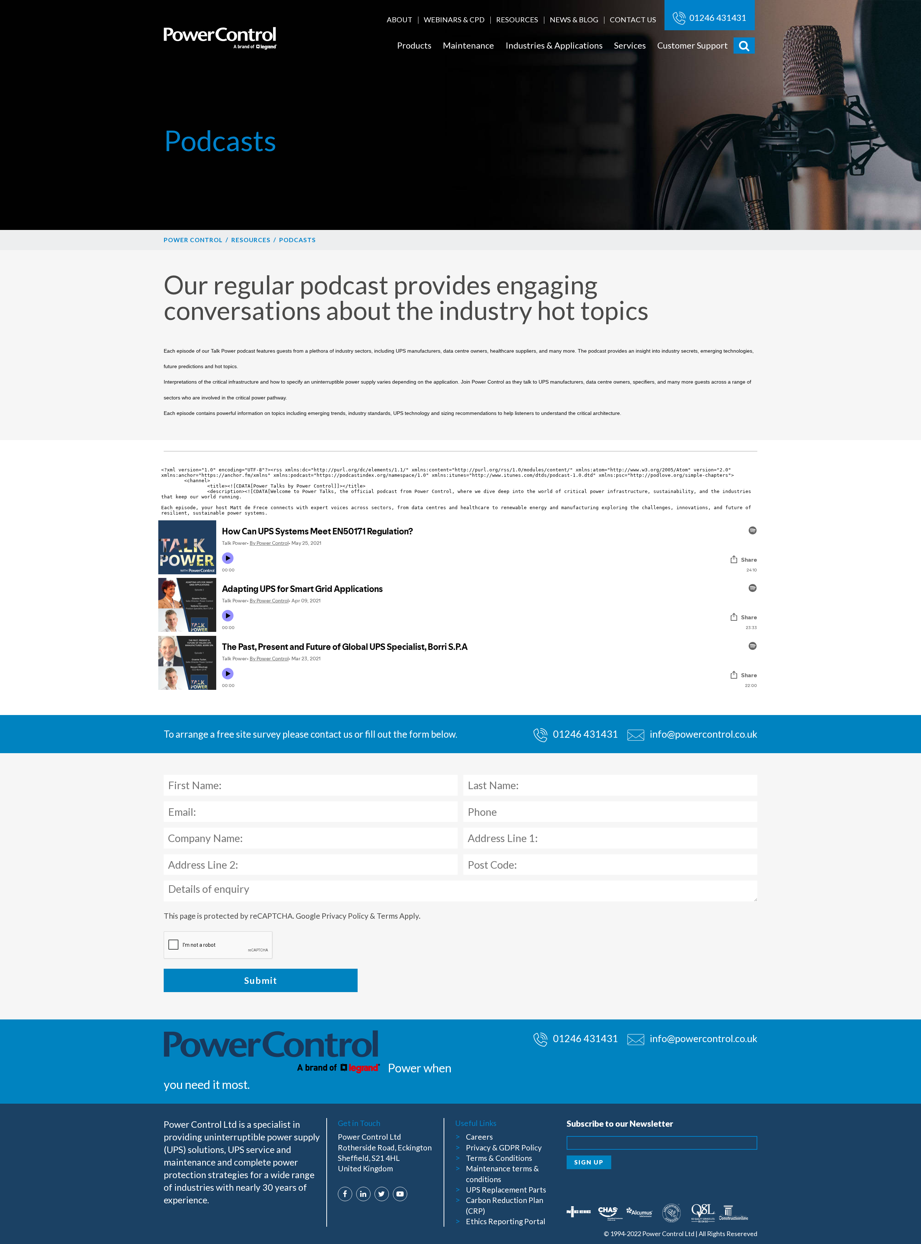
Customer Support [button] (692, 45)
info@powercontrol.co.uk (703, 734)
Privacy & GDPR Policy (504, 1147)
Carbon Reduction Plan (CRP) (504, 1205)
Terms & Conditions (499, 1157)
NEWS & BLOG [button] (574, 19)
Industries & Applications (554, 45)
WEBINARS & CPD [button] (454, 19)
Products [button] (414, 45)
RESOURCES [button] (517, 19)
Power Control (193, 240)
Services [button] (630, 45)
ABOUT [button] (399, 19)
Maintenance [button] (468, 45)
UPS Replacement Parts (506, 1189)
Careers (479, 1136)
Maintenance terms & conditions (502, 1173)
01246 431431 (717, 17)
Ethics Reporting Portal (505, 1221)
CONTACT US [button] (633, 19)
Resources (251, 240)
